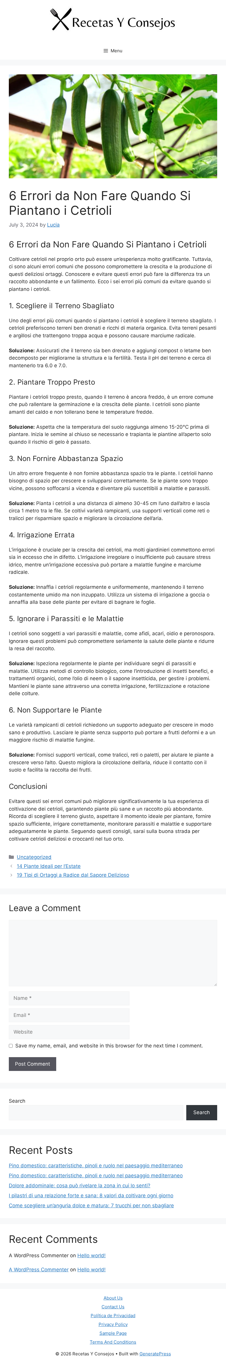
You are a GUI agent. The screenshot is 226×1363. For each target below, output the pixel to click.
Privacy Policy (113, 1324)
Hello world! (91, 1255)
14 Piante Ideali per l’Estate (49, 866)
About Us (113, 1298)
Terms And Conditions (113, 1342)
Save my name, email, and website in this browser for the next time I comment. (109, 1046)
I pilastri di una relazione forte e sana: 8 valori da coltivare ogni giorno (91, 1195)
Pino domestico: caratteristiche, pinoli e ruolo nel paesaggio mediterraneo (96, 1165)
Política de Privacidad (113, 1315)
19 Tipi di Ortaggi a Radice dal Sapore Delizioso (73, 875)
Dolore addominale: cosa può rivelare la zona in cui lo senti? (79, 1185)
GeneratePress (155, 1354)
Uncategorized (34, 857)
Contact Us (113, 1307)
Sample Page (113, 1333)
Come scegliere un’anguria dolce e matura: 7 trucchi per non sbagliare (91, 1205)
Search (17, 1101)
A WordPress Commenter (39, 1270)
